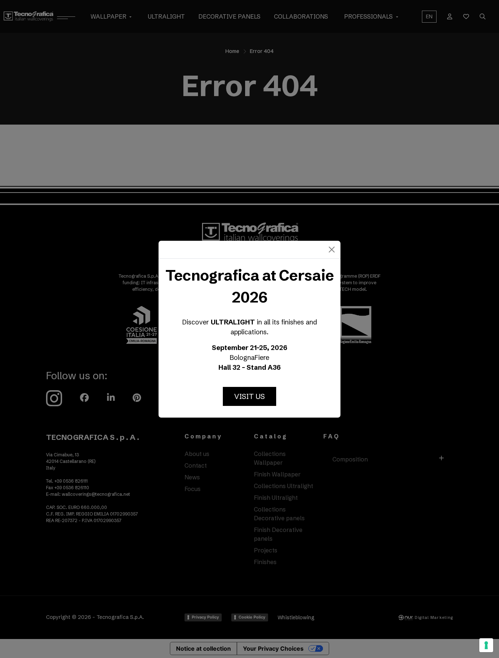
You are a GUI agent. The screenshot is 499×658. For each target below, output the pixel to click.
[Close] (332, 249)
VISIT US (249, 396)
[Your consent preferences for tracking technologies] (486, 645)
